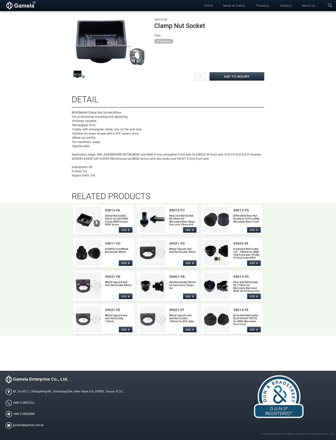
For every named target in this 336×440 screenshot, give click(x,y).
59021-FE (112, 310)
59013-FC (177, 210)
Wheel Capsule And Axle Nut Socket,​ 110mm (116, 318)
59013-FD (241, 277)
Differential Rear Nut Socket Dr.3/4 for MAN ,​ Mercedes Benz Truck (246, 218)
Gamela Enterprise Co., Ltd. (40, 379)
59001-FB (177, 277)
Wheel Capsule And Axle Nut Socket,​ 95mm (182, 250)
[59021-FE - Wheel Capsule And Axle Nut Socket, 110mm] (88, 319)
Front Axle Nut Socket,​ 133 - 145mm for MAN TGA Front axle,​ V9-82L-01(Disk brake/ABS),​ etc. (247, 253)
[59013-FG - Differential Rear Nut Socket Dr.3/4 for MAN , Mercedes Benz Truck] (217, 219)
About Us (309, 5)
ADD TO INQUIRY (237, 76)
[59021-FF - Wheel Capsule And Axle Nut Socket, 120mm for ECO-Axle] (152, 319)
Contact (286, 5)
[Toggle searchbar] (330, 6)
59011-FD (113, 243)
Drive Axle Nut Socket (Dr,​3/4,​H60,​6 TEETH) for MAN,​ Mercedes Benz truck (245, 319)
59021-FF (176, 310)
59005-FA (240, 243)
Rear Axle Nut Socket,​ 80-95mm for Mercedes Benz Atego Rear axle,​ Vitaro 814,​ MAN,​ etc (182, 219)
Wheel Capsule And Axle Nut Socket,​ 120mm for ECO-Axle (181, 318)
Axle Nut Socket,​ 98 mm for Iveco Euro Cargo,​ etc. (182, 285)
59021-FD (177, 243)
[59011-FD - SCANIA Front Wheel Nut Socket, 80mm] (88, 253)
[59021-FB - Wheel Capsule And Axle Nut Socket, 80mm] (88, 286)
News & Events (234, 5)
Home (208, 5)
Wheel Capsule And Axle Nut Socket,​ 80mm (118, 284)
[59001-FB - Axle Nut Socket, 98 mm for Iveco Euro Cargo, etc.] (152, 286)
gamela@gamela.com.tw (28, 425)
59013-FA (112, 210)
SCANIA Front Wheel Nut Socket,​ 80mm (116, 250)
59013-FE (241, 310)
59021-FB (113, 277)
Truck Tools (163, 41)
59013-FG (241, 210)
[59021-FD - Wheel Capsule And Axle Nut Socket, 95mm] (152, 253)
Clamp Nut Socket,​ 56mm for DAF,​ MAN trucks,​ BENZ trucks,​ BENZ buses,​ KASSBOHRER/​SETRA (117, 219)
